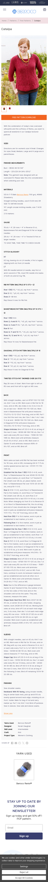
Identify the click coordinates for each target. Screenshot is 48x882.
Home (4, 21)
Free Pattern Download (24, 117)
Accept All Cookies (24, 877)
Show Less (8, 713)
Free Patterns (25, 21)
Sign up (24, 836)
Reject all (24, 872)
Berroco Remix (22, 194)
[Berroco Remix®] (24, 770)
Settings (24, 866)
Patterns (13, 21)
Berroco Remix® (24, 783)
